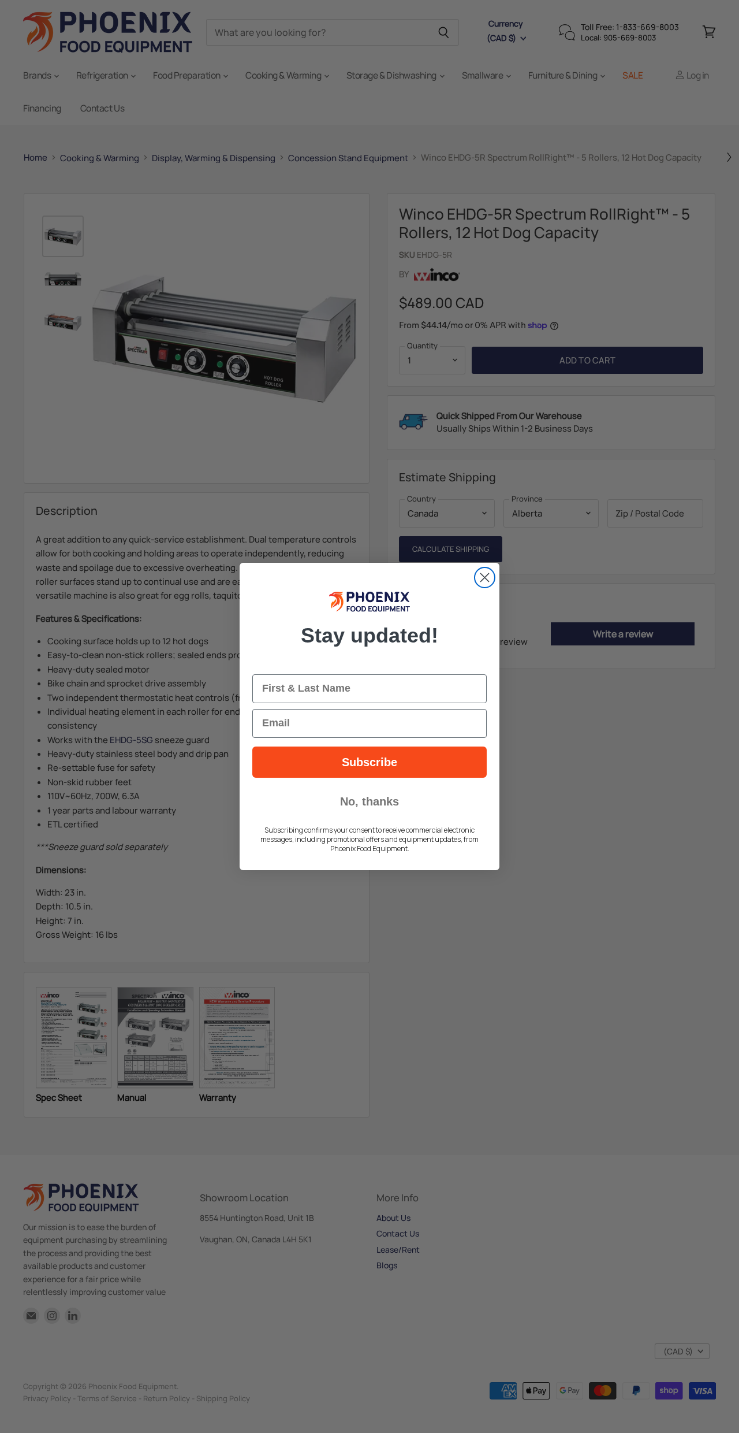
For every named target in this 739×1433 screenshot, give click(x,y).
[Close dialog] (485, 577)
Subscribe (369, 762)
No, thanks (369, 801)
